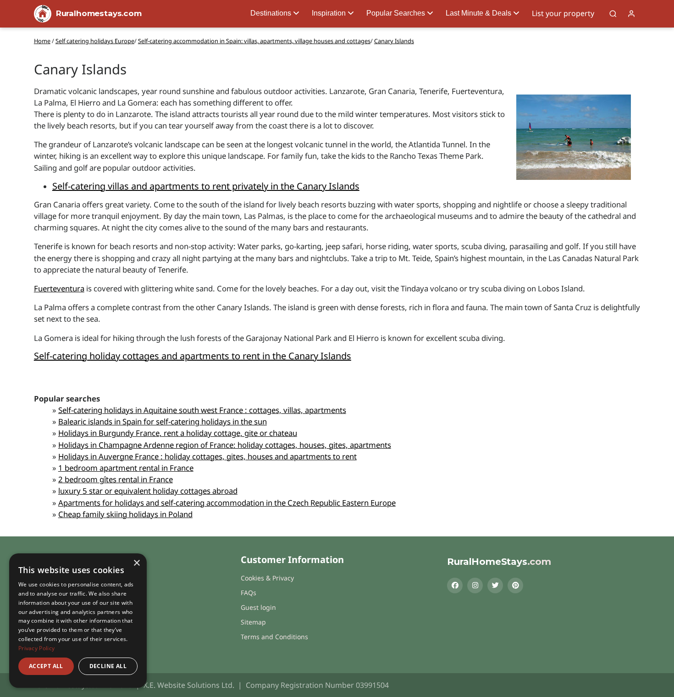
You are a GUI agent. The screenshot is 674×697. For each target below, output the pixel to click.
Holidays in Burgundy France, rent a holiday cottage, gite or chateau (177, 433)
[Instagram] (475, 585)
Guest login (258, 607)
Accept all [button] (46, 666)
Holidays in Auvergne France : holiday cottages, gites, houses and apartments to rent (207, 456)
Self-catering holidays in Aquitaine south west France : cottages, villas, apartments (202, 410)
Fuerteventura (59, 288)
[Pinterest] (515, 585)
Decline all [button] (108, 666)
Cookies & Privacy (267, 578)
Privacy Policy (36, 648)
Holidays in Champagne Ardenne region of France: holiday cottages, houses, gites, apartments (224, 445)
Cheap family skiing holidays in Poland (125, 514)
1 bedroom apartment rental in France (125, 468)
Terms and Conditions (274, 636)
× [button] (136, 563)
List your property (563, 13)
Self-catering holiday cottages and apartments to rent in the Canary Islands (192, 356)
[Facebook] (455, 585)
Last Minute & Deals (478, 13)
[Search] (613, 13)
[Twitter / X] (495, 585)
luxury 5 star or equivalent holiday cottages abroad (148, 490)
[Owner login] (631, 13)
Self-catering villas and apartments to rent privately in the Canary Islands (205, 186)
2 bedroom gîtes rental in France (115, 479)
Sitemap (253, 622)
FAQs (248, 592)
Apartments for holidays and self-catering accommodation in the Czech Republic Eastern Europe (227, 502)
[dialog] (78, 620)
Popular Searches (395, 13)
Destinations (270, 13)
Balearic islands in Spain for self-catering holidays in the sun (162, 421)
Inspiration (329, 13)
